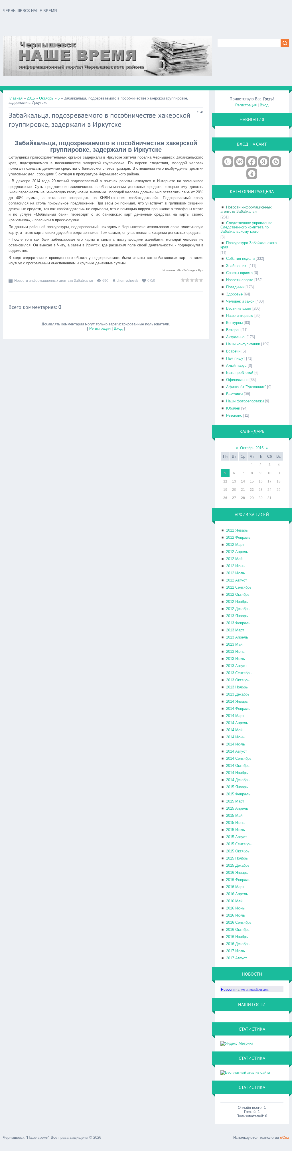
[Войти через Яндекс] (263, 161)
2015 (31, 98)
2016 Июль (235, 915)
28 (243, 498)
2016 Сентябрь (239, 922)
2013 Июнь (235, 651)
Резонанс (234, 415)
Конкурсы (234, 323)
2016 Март (235, 887)
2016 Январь (237, 872)
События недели (240, 258)
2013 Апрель (237, 637)
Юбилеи (233, 408)
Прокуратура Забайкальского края (248, 245)
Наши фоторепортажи (245, 401)
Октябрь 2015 (251, 448)
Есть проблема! (239, 372)
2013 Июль (235, 658)
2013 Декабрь (238, 694)
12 (225, 481)
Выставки (234, 394)
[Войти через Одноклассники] (251, 173)
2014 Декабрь (238, 780)
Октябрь (46, 98)
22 (252, 490)
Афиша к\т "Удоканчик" (246, 387)
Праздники (235, 287)
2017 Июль (235, 951)
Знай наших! (237, 266)
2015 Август (236, 837)
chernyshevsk (127, 281)
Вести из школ (238, 308)
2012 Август (236, 580)
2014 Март (235, 716)
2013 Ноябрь (237, 687)
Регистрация (100, 328)
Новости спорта (239, 280)
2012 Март (235, 544)
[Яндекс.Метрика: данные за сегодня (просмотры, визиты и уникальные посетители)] (236, 1043)
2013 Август (236, 666)
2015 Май (234, 815)
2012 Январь (237, 530)
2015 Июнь (235, 822)
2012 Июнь (235, 566)
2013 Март (235, 630)
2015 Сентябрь (239, 844)
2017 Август (236, 958)
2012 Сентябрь (239, 587)
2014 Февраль (238, 708)
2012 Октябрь (238, 594)
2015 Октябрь (238, 851)
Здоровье (234, 294)
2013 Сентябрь (239, 673)
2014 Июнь (235, 737)
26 (225, 498)
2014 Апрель (237, 723)
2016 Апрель (237, 894)
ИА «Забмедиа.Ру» (190, 270)
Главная (16, 98)
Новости (228, 989)
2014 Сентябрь (239, 758)
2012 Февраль (238, 537)
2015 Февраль (238, 794)
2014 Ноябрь (237, 773)
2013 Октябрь (238, 680)
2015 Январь (237, 787)
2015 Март (235, 801)
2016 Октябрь (238, 929)
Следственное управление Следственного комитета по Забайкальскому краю (246, 227)
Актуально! (236, 337)
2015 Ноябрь (237, 858)
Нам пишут (235, 358)
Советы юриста (239, 273)
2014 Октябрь (238, 765)
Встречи (233, 351)
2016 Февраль (238, 880)
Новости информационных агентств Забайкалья (53, 281)
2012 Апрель (237, 552)
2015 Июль (235, 830)
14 (243, 481)
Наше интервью (239, 315)
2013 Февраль (238, 623)
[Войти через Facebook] (251, 161)
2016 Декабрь (238, 944)
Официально (237, 380)
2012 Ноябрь (237, 601)
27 (234, 498)
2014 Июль (235, 744)
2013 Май (234, 644)
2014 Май (234, 730)
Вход (118, 328)
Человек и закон (240, 301)
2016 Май (234, 901)
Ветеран (233, 330)
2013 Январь (237, 616)
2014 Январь (237, 701)
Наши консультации (243, 344)
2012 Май (234, 559)
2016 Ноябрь (237, 937)
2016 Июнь (235, 908)
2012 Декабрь (238, 609)
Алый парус (236, 365)
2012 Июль (235, 573)
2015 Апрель (237, 808)
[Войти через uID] (227, 161)
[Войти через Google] (275, 161)
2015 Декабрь (238, 865)
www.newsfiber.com (254, 989)
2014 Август (236, 751)
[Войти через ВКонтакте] (239, 161)
